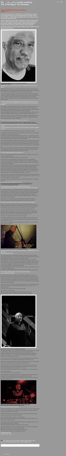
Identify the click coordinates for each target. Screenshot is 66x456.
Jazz (6, 441)
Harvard (30, 440)
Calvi (10, 440)
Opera (18, 441)
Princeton (22, 441)
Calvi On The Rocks (16, 440)
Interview (2, 441)
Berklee (7, 440)
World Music (26, 441)
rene (8, 11)
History (33, 440)
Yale (30, 441)
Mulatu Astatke (10, 441)
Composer (22, 440)
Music (15, 441)
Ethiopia (26, 440)
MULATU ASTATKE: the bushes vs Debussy (14, 10)
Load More (20, 445)
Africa (4, 440)
